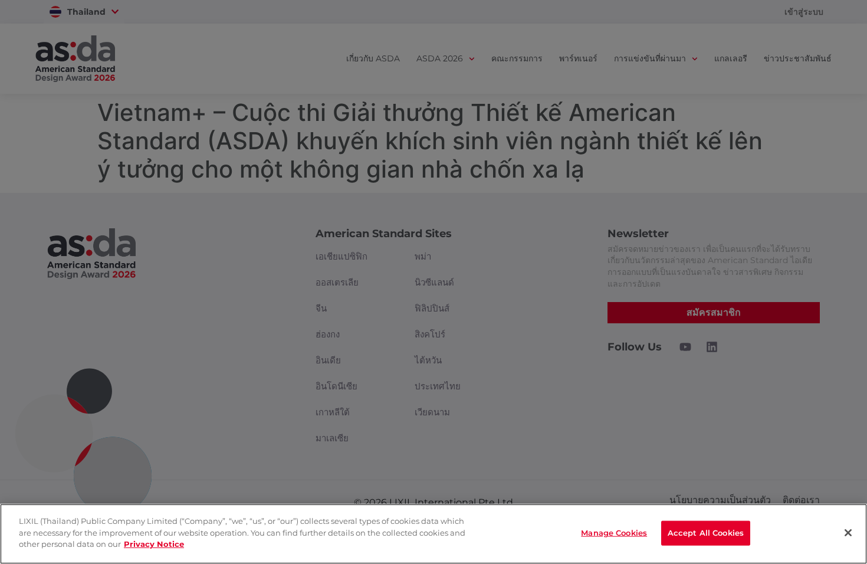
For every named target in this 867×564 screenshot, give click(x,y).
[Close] (848, 533)
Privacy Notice (154, 544)
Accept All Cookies (706, 532)
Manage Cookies (614, 532)
